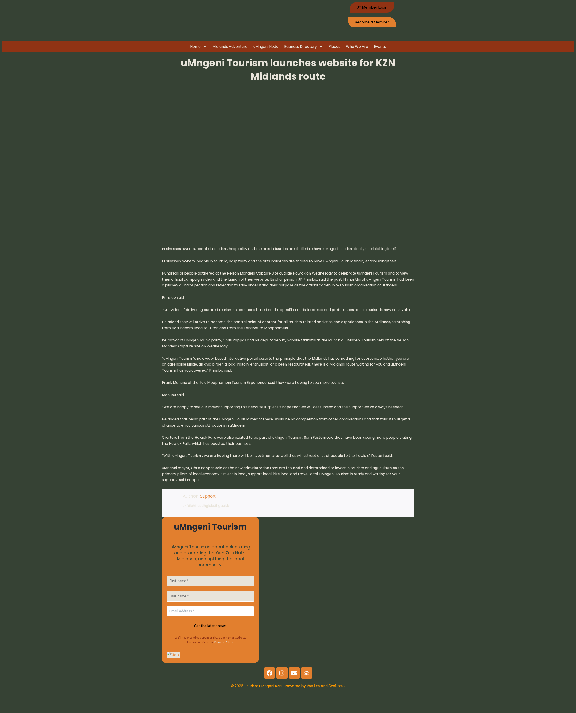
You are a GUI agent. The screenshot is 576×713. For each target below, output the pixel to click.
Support (208, 496)
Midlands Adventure (230, 46)
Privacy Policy (223, 642)
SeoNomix (336, 686)
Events (380, 46)
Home (195, 46)
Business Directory (300, 46)
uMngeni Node (265, 46)
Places (334, 46)
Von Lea (314, 686)
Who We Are (357, 46)
